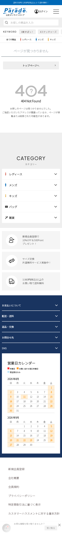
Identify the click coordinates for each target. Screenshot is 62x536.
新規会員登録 (16, 469)
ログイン (43, 11)
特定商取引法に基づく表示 (24, 504)
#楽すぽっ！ (27, 31)
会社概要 (13, 478)
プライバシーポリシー (21, 496)
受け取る (51, 527)
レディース (26, 39)
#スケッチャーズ (48, 31)
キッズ (53, 39)
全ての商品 (11, 39)
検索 (6, 22)
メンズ (41, 39)
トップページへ (31, 65)
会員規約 (13, 487)
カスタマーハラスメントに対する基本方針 (34, 513)
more (31, 240)
